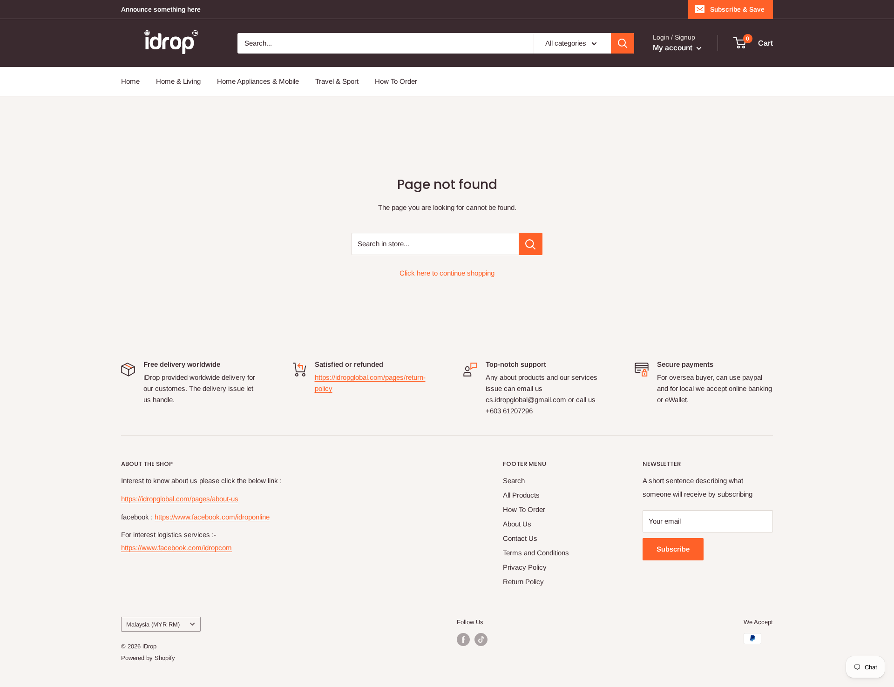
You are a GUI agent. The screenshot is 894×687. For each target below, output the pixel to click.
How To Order (396, 81)
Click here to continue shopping (447, 273)
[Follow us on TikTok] (481, 639)
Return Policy (523, 582)
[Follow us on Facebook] (463, 639)
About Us (517, 524)
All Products (521, 495)
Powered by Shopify (148, 657)
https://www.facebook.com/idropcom (176, 548)
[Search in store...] (530, 244)
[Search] (622, 43)
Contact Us (520, 538)
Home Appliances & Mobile (258, 81)
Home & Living (178, 81)
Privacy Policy (525, 567)
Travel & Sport (337, 81)
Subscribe (673, 549)
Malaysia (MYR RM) (153, 624)
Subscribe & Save (737, 9)
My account (673, 48)
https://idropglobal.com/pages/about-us (179, 499)
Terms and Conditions (536, 553)
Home (130, 81)
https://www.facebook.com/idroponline (212, 517)
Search (514, 481)
